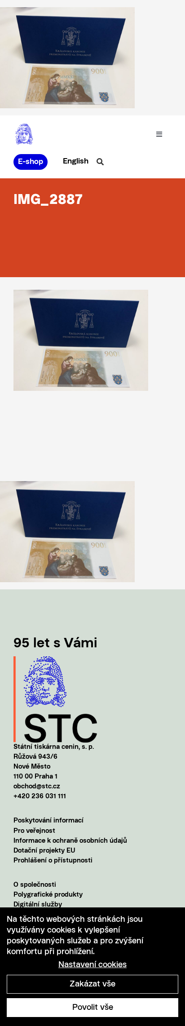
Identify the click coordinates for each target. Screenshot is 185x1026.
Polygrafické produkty (48, 895)
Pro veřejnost (34, 831)
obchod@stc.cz (36, 787)
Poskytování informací (48, 821)
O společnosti (34, 885)
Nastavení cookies (92, 965)
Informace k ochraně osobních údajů (70, 841)
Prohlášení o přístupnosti (52, 861)
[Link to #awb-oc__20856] (100, 161)
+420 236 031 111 (39, 797)
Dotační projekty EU (44, 851)
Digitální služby (37, 905)
